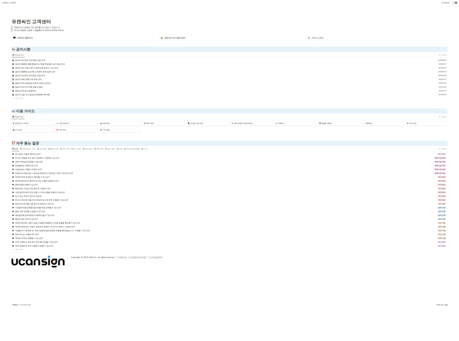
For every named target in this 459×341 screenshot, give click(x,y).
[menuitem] (18, 55)
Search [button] (444, 55)
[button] (9, 2)
